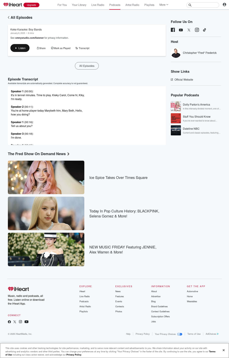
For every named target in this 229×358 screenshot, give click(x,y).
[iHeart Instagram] (20, 322)
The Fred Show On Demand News (37, 153)
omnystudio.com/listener (29, 37)
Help (128, 333)
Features (119, 296)
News (118, 291)
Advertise (155, 296)
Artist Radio (132, 5)
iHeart (82, 291)
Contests (119, 306)
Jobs (153, 321)
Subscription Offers (160, 316)
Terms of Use (194, 333)
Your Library (79, 5)
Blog (153, 301)
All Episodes (21, 17)
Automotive (192, 291)
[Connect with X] (14, 322)
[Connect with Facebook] (9, 322)
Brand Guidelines (159, 306)
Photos (118, 311)
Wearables (192, 301)
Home (190, 296)
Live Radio (97, 5)
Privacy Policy (143, 333)
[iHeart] (13, 5)
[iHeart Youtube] (26, 322)
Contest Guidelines (160, 311)
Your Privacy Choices (165, 334)
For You (62, 5)
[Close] (223, 350)
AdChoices (211, 333)
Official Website (184, 79)
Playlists (149, 5)
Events (118, 301)
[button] (20, 48)
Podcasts (114, 5)
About (154, 291)
